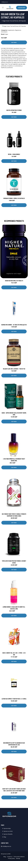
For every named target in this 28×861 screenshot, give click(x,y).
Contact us (9, 856)
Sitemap (18, 858)
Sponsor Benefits (8, 834)
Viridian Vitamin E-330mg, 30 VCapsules (14, 198)
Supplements (11, 30)
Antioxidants (4, 32)
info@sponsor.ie (5, 2)
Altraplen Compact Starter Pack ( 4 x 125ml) (14, 699)
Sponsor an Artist (8, 831)
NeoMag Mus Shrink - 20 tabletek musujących (14, 325)
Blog (5, 837)
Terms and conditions (19, 856)
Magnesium (18, 30)
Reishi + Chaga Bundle (14, 154)
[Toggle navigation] (3, 7)
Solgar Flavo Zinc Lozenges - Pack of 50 (14, 369)
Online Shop (21, 7)
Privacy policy (11, 858)
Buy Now (14, 42)
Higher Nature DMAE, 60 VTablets (14, 280)
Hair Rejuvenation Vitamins (14, 110)
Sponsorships (7, 828)
